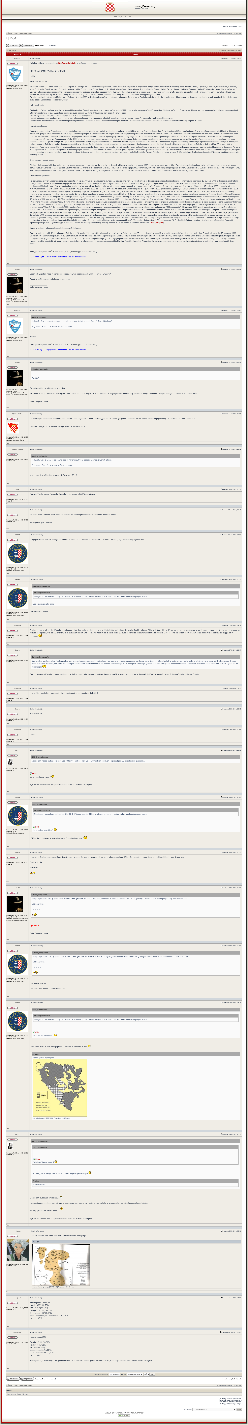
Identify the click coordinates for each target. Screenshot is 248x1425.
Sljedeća (239, 45)
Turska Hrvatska (26, 33)
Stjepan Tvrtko (17, 414)
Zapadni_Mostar (17, 449)
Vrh (7, 263)
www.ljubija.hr (156, 223)
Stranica (225, 45)
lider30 (17, 269)
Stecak (18, 1231)
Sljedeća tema (236, 50)
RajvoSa (17, 58)
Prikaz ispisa (11, 50)
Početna (9, 33)
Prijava (131, 17)
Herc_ (17, 750)
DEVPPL (121, 1414)
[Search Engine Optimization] (124, 1416)
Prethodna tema (224, 50)
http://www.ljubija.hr (67, 63)
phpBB (114, 1412)
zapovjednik (17, 1298)
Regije (16, 33)
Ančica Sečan (138, 1414)
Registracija (123, 17)
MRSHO (17, 535)
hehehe (17, 852)
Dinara (17, 650)
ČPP (115, 17)
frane (17, 510)
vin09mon (17, 625)
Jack (17, 489)
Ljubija (11, 38)
